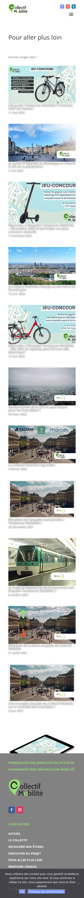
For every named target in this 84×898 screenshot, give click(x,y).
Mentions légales (22, 866)
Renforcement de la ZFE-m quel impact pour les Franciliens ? (38, 409)
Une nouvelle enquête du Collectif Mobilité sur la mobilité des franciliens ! (40, 705)
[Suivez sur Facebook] (62, 7)
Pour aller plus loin (25, 860)
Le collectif (18, 840)
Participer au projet (24, 853)
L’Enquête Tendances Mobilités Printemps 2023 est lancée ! (40, 107)
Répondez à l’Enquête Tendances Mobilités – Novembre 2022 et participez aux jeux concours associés (41, 228)
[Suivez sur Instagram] (68, 7)
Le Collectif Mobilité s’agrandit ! (32, 465)
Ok (22, 891)
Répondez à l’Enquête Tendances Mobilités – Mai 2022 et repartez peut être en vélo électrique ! (41, 349)
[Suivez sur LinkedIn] (74, 7)
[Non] (79, 883)
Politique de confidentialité (46, 891)
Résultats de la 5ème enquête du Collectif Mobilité (40, 647)
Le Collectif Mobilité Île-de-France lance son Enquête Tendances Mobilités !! (41, 589)
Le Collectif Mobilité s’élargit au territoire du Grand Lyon (41, 288)
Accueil (14, 833)
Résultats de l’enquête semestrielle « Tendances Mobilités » (36, 521)
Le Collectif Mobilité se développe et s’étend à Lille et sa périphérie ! (41, 165)
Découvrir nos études (25, 847)
